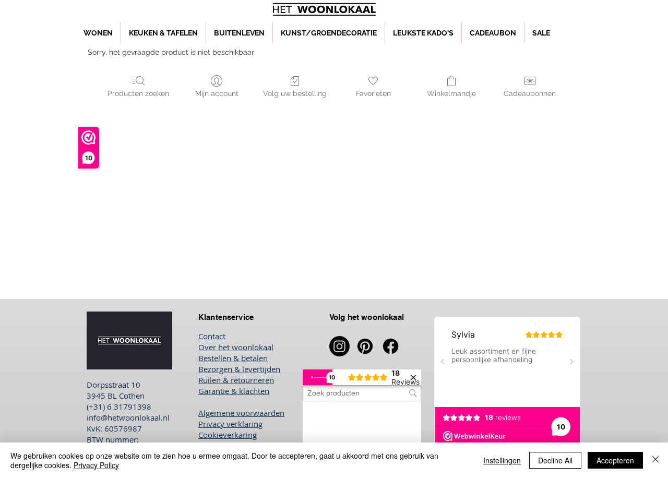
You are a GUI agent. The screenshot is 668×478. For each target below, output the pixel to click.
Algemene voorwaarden (241, 413)
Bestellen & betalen (233, 358)
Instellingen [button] (502, 460)
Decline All (555, 460)
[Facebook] (390, 346)
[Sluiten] (655, 460)
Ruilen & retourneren (236, 380)
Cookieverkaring (227, 434)
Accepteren (615, 460)
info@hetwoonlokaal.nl (128, 417)
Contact (211, 336)
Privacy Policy (96, 465)
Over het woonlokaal (235, 347)
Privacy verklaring (230, 424)
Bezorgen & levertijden (239, 369)
